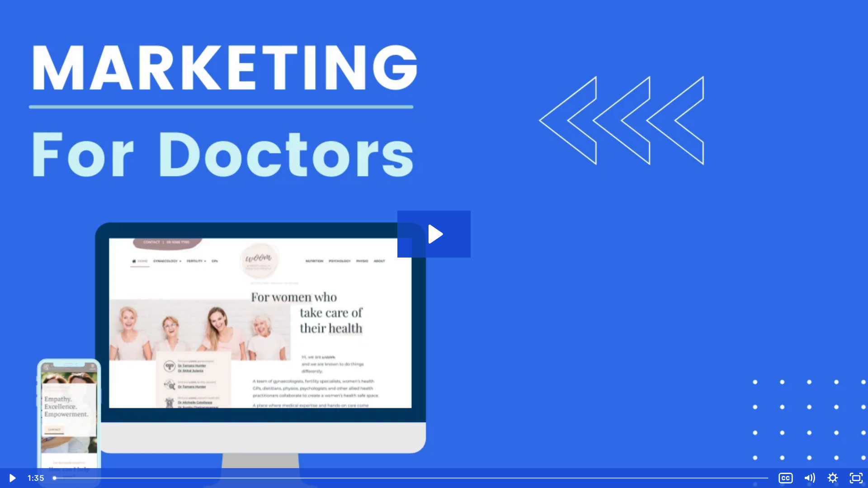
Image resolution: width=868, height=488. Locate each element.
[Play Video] (12, 478)
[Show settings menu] (832, 478)
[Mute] (809, 478)
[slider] (411, 478)
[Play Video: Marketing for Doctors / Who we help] (434, 234)
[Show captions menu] (785, 478)
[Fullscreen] (856, 478)
